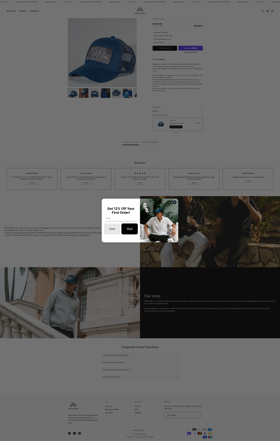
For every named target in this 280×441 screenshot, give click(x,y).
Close (112, 229)
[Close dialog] (175, 202)
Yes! (130, 229)
